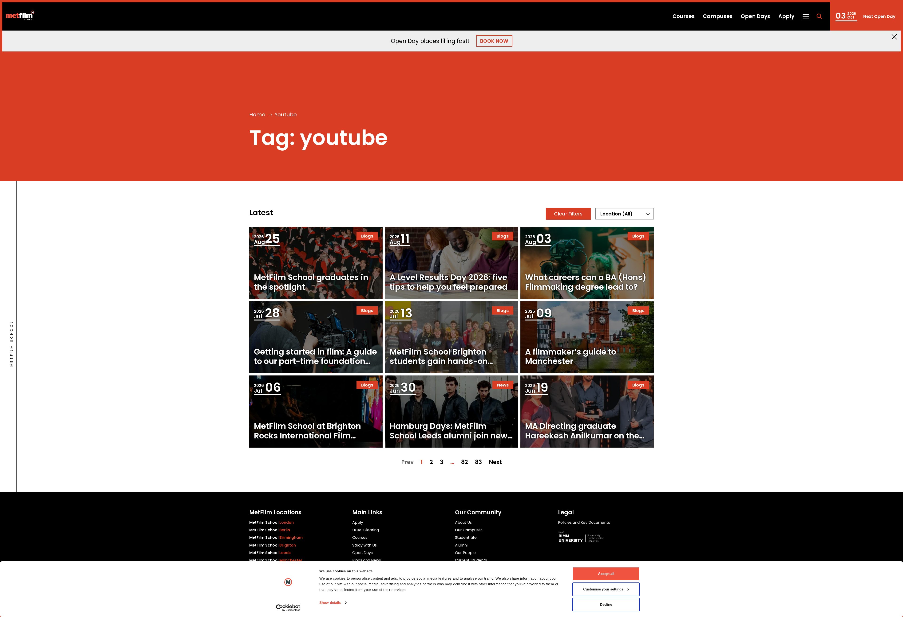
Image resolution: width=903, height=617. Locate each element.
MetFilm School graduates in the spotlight (311, 282)
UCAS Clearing (365, 530)
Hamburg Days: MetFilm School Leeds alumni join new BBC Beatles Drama (448, 435)
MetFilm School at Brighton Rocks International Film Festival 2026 (307, 435)
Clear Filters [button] (568, 214)
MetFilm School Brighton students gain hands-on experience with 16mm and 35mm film (444, 366)
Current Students (471, 560)
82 (464, 462)
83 (478, 462)
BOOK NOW (494, 41)
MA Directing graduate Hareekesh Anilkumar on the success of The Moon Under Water (582, 440)
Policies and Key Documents (584, 522)
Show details (330, 603)
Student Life (466, 537)
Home (257, 114)
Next (495, 462)
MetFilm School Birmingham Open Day (865, 16)
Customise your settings (603, 589)
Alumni (461, 545)
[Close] (894, 36)
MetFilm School (271, 522)
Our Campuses (469, 530)
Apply (786, 16)
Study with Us (364, 545)
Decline (606, 604)
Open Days (755, 16)
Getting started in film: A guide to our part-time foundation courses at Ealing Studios (315, 361)
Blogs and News (366, 560)
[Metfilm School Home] (18, 16)
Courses (684, 16)
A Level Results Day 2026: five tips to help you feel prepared (448, 282)
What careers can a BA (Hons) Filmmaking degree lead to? (585, 282)
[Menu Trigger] (805, 16)
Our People (465, 552)
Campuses (718, 16)
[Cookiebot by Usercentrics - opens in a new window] (288, 607)
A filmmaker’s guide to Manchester (570, 356)
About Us (463, 522)
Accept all (606, 574)
